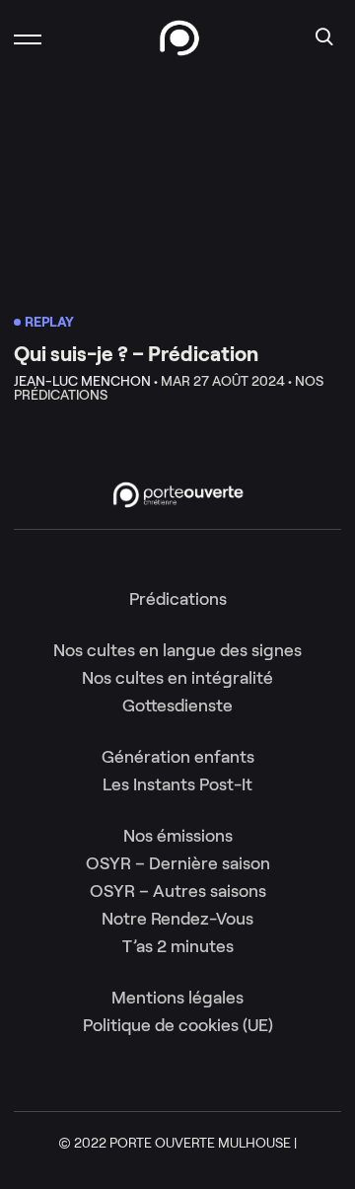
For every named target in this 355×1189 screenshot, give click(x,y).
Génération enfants (178, 757)
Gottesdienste (177, 705)
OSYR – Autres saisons (178, 891)
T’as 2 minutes (178, 946)
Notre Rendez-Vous (177, 919)
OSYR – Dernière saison (178, 863)
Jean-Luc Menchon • (86, 381)
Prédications (178, 599)
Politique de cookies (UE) (178, 1025)
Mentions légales (177, 997)
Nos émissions (178, 836)
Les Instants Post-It (177, 784)
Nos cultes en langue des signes (177, 650)
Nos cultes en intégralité (177, 678)
